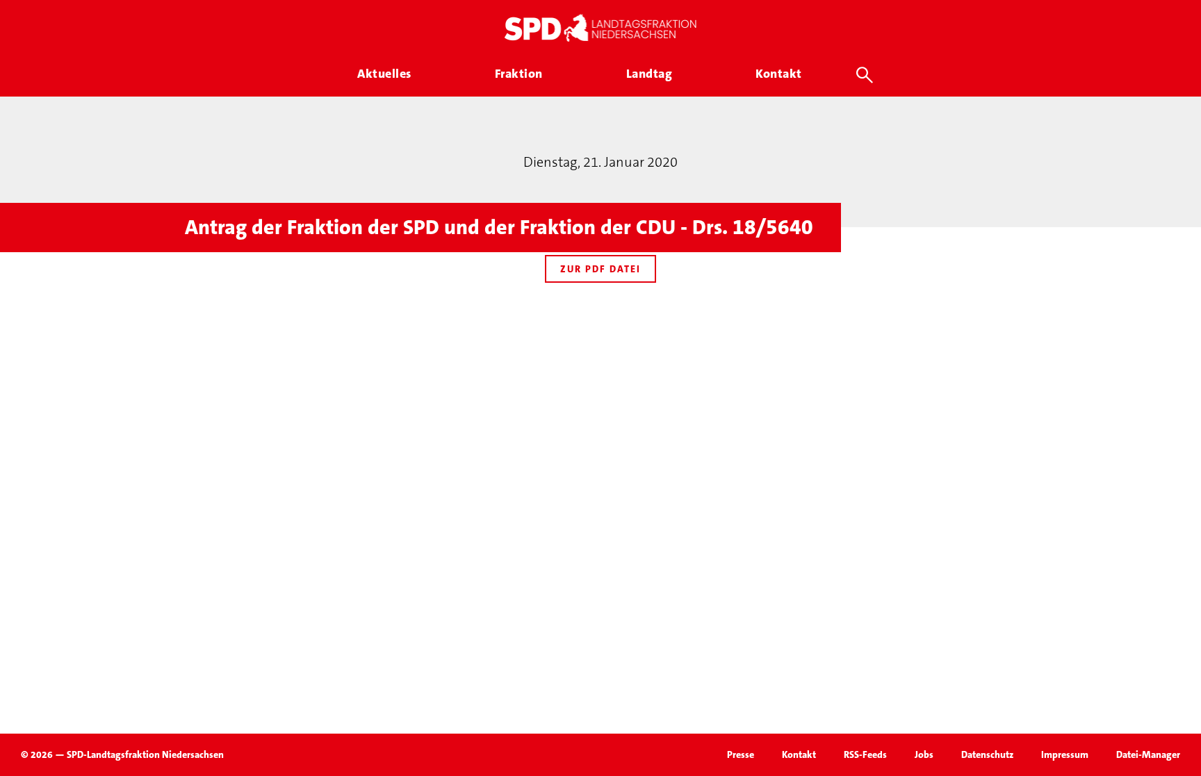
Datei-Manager (1148, 754)
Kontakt (799, 754)
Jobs (924, 754)
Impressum (1064, 754)
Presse (740, 754)
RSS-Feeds (865, 754)
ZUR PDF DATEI (600, 269)
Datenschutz (987, 754)
